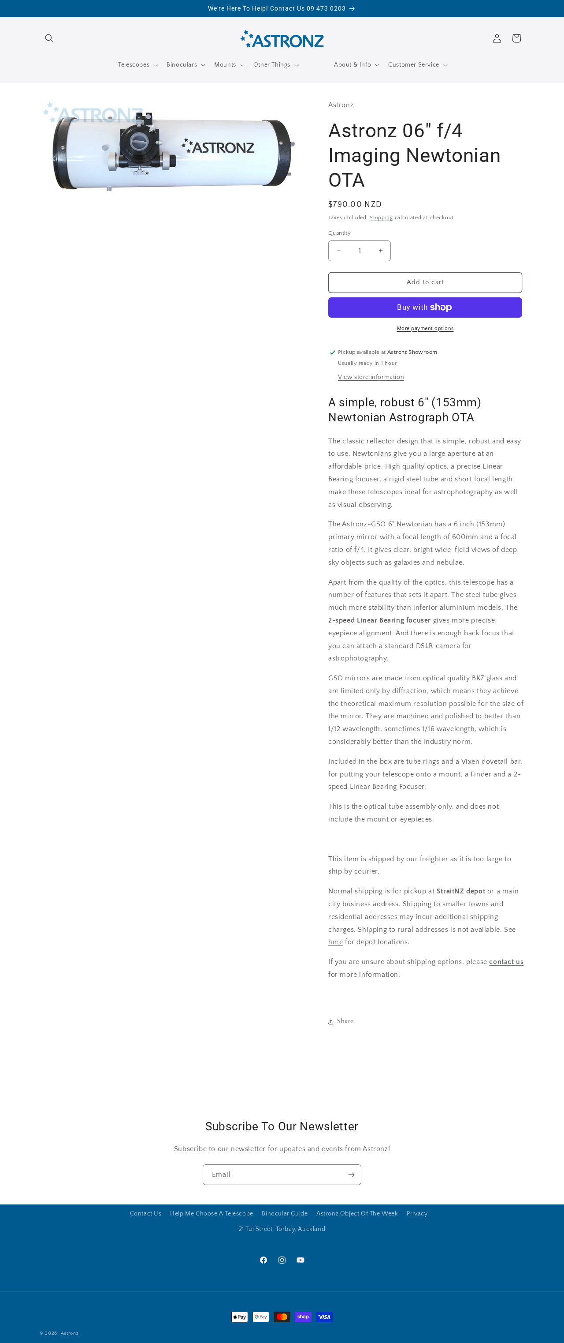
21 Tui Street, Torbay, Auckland (282, 1229)
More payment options (425, 328)
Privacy (417, 1213)
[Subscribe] (351, 1174)
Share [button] (345, 1021)
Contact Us (146, 1213)
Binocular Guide (285, 1213)
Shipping (381, 218)
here (335, 942)
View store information (371, 377)
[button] (49, 38)
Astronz (70, 1333)
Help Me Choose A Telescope (211, 1213)
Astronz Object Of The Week (357, 1213)
